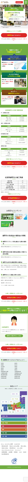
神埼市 (16, 369)
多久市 (16, 364)
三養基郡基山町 (18, 371)
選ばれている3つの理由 (14, 445)
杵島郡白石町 (3, 378)
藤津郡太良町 (17, 378)
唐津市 (16, 363)
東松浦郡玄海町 (4, 374)
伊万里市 (3, 366)
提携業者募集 (4, 452)
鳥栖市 (2, 364)
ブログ (20, 452)
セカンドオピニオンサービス (7, 450)
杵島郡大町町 (3, 376)
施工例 (24, 452)
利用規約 (16, 452)
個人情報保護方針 (5, 454)
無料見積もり (19, 2)
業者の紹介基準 (5, 445)
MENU (26, 3)
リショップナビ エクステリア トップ (7, 26)
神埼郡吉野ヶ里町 (4, 371)
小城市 (16, 368)
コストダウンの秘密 (9, 443)
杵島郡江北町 (17, 376)
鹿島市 (2, 368)
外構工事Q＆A (12, 448)
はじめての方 (17, 443)
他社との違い (23, 445)
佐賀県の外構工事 (17, 26)
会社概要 (10, 452)
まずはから (13, 198)
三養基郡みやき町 (18, 373)
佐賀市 (2, 363)
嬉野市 (2, 369)
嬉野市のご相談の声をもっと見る (14, 335)
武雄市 (16, 366)
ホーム (2, 443)
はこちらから (13, 35)
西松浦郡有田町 (18, 374)
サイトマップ (18, 450)
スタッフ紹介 (19, 448)
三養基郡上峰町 (4, 373)
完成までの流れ (5, 448)
